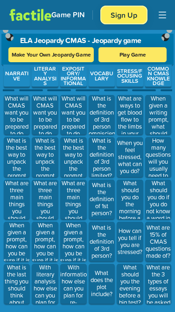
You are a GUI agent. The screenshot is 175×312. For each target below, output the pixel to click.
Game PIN (68, 14)
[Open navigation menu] (162, 14)
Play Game (132, 54)
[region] (87, 169)
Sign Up (124, 15)
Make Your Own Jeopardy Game (51, 54)
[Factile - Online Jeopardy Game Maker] (30, 15)
